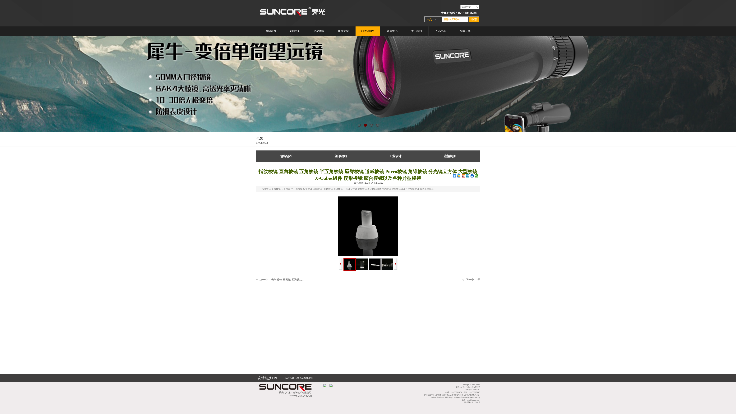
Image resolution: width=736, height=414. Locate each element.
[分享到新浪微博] (463, 175)
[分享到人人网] (472, 175)
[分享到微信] (476, 175)
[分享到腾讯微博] (467, 175)
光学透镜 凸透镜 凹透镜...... (282, 279)
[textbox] (455, 19)
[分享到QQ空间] (459, 175)
